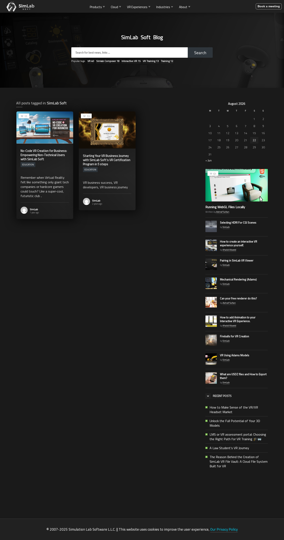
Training (167, 61)
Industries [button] (163, 6)
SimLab (34, 209)
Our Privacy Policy (224, 529)
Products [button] (96, 6)
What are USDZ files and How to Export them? (243, 376)
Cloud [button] (114, 6)
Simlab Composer (108, 61)
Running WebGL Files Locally (225, 206)
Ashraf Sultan (222, 212)
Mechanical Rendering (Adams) (238, 279)
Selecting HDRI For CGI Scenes (238, 222)
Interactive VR (131, 61)
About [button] (183, 6)
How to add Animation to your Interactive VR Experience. (238, 319)
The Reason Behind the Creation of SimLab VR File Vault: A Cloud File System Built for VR (239, 461)
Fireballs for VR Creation (234, 336)
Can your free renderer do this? (238, 298)
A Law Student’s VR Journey (229, 447)
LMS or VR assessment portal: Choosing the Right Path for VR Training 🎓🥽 (238, 436)
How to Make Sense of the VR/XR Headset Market (234, 409)
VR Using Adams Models (234, 355)
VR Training (151, 61)
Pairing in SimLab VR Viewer (236, 260)
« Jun (208, 160)
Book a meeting (269, 6)
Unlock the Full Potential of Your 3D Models (235, 423)
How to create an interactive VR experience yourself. (238, 243)
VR (91, 61)
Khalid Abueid (229, 249)
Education (28, 164)
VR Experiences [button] (137, 6)
